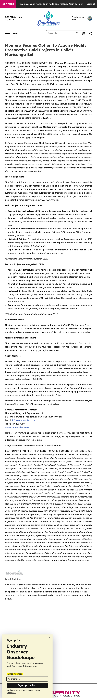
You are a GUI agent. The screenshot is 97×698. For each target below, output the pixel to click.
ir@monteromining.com (23, 420)
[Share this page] (90, 33)
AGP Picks (8, 4)
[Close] (49, 637)
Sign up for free (27, 685)
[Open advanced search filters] (83, 33)
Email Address (15, 674)
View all (91, 4)
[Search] (77, 33)
